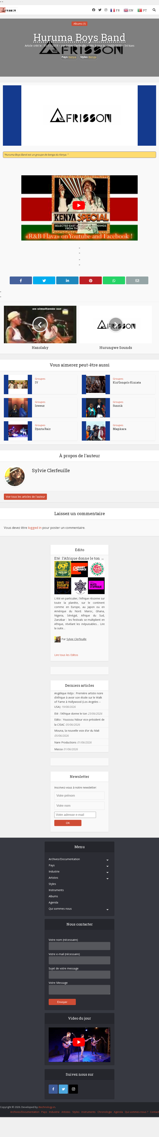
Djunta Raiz (43, 429)
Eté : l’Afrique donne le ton (79, 558)
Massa (58, 749)
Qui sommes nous (60, 908)
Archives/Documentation (64, 859)
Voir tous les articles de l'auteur (25, 496)
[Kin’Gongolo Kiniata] (95, 384)
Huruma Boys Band (79, 37)
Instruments (56, 890)
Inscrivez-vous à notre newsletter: (75, 787)
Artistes (53, 877)
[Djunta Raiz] (18, 431)
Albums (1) (79, 23)
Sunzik (118, 406)
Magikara (119, 429)
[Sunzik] (95, 407)
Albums (53, 896)
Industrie (54, 871)
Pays (52, 865)
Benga (92, 57)
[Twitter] (63, 1089)
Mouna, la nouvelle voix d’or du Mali (76, 730)
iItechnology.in (46, 1107)
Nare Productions (65, 742)
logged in (34, 528)
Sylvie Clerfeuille (76, 45)
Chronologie (105, 1112)
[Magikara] (95, 431)
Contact (154, 1112)
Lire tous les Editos (66, 655)
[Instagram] (73, 1089)
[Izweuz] (18, 407)
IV (36, 382)
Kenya (72, 57)
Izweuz (40, 406)
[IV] (18, 384)
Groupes (40, 378)
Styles (52, 884)
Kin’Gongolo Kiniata (127, 382)
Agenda (53, 902)
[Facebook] (53, 1089)
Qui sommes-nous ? (136, 1112)
